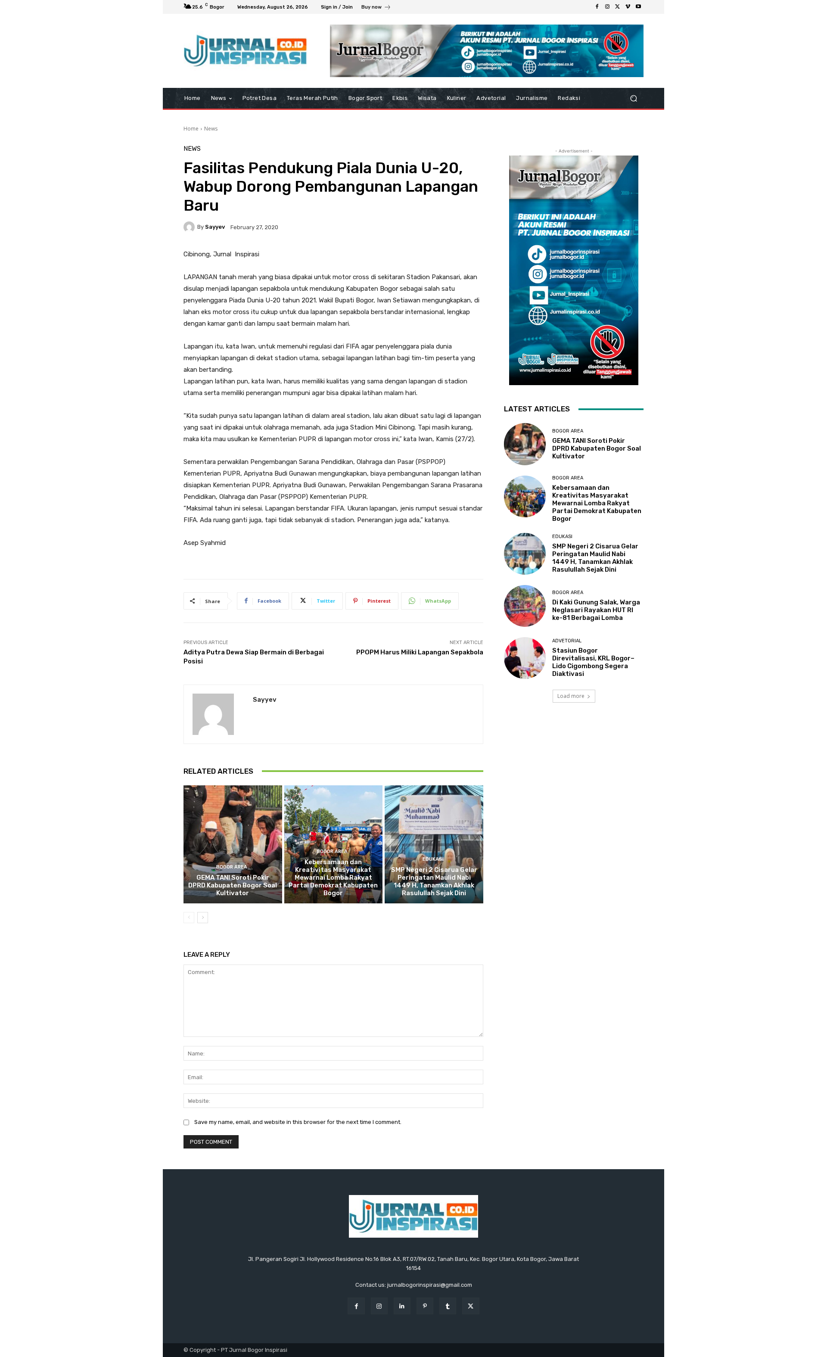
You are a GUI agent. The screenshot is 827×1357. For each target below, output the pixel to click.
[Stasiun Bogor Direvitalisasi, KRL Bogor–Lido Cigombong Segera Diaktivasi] (525, 658)
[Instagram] (607, 7)
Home (191, 128)
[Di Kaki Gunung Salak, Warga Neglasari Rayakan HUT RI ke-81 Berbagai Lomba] (525, 606)
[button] (633, 98)
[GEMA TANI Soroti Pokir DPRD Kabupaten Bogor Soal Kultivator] (232, 844)
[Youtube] (638, 7)
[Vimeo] (628, 7)
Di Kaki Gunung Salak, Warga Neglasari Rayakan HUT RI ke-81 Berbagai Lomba (596, 610)
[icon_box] (376, 7)
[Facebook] (597, 7)
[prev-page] (188, 917)
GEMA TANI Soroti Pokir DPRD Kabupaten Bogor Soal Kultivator (232, 885)
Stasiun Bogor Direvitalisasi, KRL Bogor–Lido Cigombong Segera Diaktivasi (593, 662)
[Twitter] (617, 7)
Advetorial (566, 640)
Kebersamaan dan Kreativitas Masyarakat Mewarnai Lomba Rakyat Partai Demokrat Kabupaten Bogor (333, 877)
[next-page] (202, 917)
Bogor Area (231, 867)
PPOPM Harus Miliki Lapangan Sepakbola (419, 652)
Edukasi (433, 859)
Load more (570, 696)
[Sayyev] (190, 227)
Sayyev (215, 227)
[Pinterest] (425, 1306)
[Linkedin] (402, 1306)
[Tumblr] (447, 1306)
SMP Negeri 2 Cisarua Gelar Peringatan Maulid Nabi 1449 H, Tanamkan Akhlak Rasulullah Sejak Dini (434, 881)
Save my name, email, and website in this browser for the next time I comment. (297, 1122)
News (211, 128)
